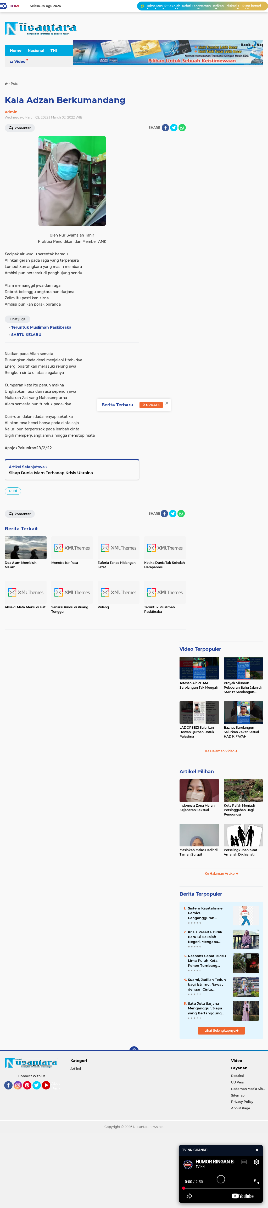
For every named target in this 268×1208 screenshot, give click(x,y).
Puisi (13, 491)
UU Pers (237, 1082)
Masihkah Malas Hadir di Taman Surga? (198, 852)
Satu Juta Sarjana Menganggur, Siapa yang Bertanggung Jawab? (198, 6)
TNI (54, 50)
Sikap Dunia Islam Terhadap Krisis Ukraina (51, 472)
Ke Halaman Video (220, 751)
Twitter (39, 1091)
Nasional (36, 50)
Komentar (22, 514)
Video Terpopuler (200, 649)
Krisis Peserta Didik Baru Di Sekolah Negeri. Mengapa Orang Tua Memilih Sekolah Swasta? (205, 937)
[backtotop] (134, 1051)
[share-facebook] (165, 127)
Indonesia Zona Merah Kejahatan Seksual (197, 808)
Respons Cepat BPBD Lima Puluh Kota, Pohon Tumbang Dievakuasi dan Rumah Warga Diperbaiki (207, 961)
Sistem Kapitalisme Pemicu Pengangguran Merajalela (205, 913)
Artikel (75, 1069)
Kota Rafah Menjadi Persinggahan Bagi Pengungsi (239, 810)
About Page (57, 1086)
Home (14, 6)
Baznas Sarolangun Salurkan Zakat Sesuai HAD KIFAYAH (241, 732)
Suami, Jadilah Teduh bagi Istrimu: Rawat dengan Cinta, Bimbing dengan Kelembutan (207, 984)
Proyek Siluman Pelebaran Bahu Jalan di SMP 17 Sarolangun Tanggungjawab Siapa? (242, 687)
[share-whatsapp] (182, 127)
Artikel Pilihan (197, 771)
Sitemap (237, 1095)
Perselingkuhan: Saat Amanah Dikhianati (240, 852)
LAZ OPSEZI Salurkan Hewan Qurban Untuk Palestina (197, 732)
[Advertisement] (134, 1170)
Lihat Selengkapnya (220, 1030)
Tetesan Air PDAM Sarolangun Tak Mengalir (199, 685)
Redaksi (237, 1076)
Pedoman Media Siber (248, 1089)
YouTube (49, 1091)
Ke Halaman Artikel (220, 873)
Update (152, 405)
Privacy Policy (242, 1102)
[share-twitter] (173, 127)
